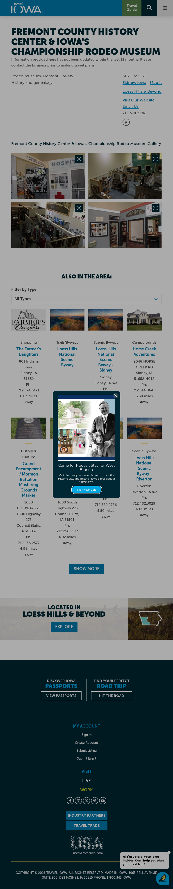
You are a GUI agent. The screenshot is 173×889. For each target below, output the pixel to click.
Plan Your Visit (86, 489)
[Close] (115, 395)
